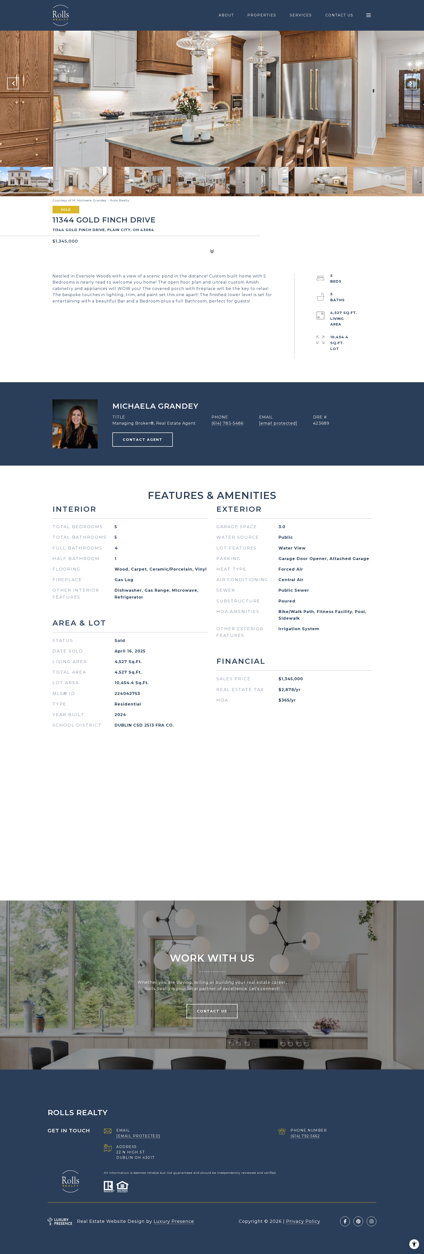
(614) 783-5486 (227, 423)
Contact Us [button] (212, 1011)
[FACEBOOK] (345, 1221)
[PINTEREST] (358, 1221)
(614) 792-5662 (305, 1136)
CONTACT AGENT (142, 439)
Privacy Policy (303, 1221)
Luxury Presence (174, 1221)
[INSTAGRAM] (371, 1221)
